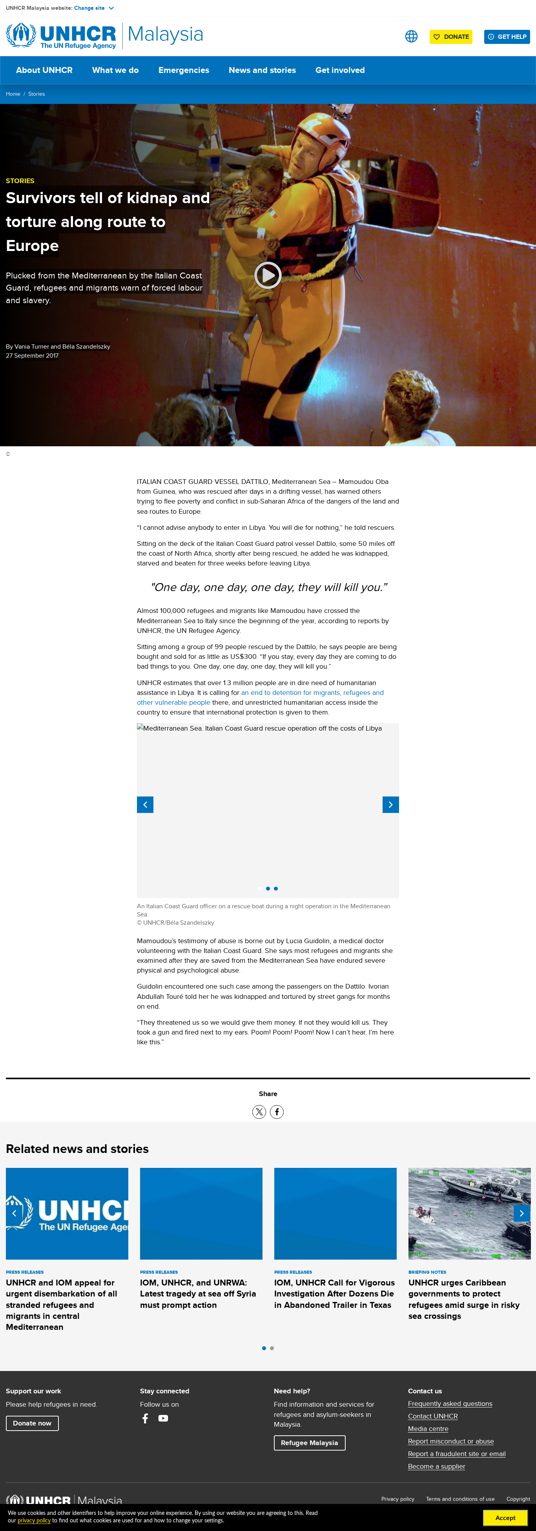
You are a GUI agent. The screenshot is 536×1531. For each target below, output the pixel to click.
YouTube (163, 1418)
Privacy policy (397, 1499)
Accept (506, 1518)
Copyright (518, 1499)
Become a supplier (436, 1466)
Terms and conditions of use (460, 1499)
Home (13, 94)
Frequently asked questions (450, 1403)
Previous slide (145, 804)
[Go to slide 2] (274, 1350)
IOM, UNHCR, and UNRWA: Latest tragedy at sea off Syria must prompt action (198, 1293)
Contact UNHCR (433, 1416)
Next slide (391, 804)
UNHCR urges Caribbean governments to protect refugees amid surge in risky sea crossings (464, 1299)
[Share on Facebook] (277, 1112)
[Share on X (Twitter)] (259, 1112)
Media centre (428, 1428)
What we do (115, 70)
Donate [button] (456, 36)
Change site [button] (89, 8)
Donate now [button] (32, 1423)
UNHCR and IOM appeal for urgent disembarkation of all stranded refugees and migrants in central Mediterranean (61, 1304)
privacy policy (34, 1521)
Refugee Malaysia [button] (313, 1442)
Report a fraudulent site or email (457, 1453)
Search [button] (386, 36)
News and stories (262, 70)
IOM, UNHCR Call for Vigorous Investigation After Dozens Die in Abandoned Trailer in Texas (334, 1293)
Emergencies (184, 70)
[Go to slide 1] (266, 1350)
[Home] (61, 36)
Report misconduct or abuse (451, 1441)
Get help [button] (514, 36)
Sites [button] (411, 36)
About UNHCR (44, 70)
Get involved (340, 70)
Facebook (145, 1418)
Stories (36, 94)
